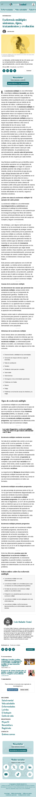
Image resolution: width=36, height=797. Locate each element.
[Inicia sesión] (33, 4)
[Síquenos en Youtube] (6, 774)
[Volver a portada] (18, 4)
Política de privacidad (16, 793)
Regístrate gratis (12, 689)
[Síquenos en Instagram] (22, 767)
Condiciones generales (11, 794)
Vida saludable (21, 10)
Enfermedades (7, 10)
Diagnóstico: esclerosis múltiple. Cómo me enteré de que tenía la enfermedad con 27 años (18, 430)
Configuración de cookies (24, 794)
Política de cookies (27, 793)
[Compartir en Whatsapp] (4, 70)
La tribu (5, 709)
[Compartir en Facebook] (11, 70)
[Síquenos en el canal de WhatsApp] (30, 774)
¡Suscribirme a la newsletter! (18, 83)
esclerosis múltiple (12, 91)
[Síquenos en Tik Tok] (18, 774)
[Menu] (2, 4)
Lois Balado (10, 31)
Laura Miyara (5, 675)
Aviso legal (7, 793)
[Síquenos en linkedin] (30, 767)
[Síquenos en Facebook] (6, 767)
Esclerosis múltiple (15, 645)
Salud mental (7, 700)
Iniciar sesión (24, 689)
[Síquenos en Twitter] (14, 767)
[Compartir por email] (7, 70)
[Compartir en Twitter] (14, 70)
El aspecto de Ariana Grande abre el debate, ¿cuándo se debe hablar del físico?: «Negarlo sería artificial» (13, 672)
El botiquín (6, 712)
